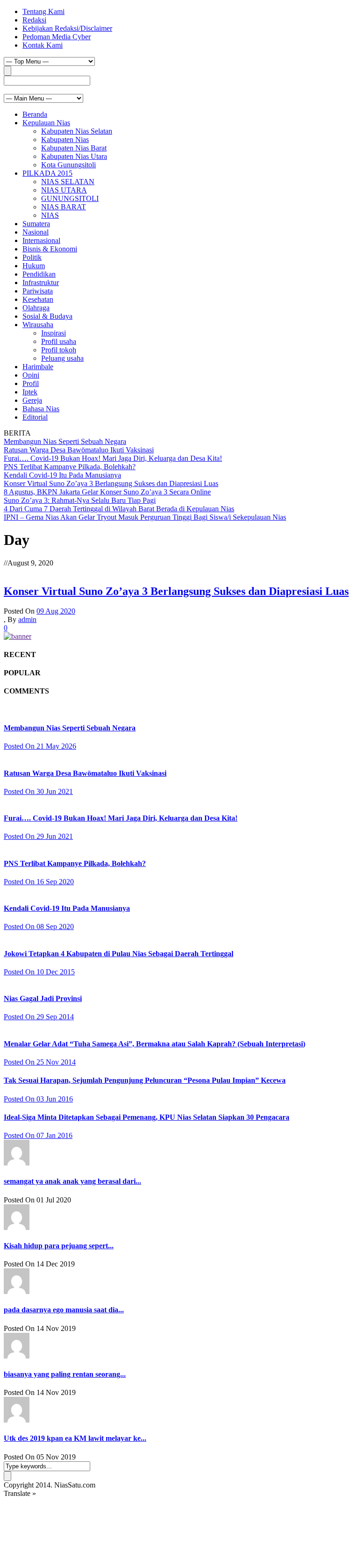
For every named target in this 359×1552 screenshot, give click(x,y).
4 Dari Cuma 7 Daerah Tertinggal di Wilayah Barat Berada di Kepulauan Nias (119, 509)
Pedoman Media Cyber (56, 37)
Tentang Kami (43, 11)
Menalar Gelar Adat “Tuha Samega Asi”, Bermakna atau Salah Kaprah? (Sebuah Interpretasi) (154, 1044)
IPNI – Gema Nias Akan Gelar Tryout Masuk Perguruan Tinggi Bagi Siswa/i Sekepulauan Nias (145, 517)
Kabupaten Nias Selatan (76, 131)
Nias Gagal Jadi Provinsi (43, 998)
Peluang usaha (62, 358)
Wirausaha (37, 325)
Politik (32, 257)
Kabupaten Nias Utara (74, 156)
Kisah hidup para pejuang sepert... (59, 1246)
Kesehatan (37, 299)
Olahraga (36, 308)
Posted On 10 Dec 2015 (39, 972)
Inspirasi (53, 333)
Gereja (32, 400)
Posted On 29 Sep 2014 (39, 1017)
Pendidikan (39, 274)
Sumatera (36, 224)
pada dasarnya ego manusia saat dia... (64, 1310)
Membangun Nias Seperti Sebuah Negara (65, 441)
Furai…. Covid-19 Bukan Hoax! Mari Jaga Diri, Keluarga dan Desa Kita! (113, 458)
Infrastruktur (40, 282)
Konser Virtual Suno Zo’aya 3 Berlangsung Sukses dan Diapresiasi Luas (111, 483)
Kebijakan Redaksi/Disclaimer (67, 28)
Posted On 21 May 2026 (40, 746)
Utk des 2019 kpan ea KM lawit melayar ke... (75, 1438)
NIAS (50, 215)
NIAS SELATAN (67, 182)
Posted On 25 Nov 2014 (40, 1062)
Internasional (41, 240)
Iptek (29, 392)
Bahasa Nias (40, 409)
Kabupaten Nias (65, 139)
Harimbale (37, 367)
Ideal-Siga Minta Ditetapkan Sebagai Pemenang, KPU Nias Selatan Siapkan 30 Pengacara (146, 1117)
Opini (30, 375)
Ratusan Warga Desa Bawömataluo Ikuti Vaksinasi (79, 450)
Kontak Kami (42, 45)
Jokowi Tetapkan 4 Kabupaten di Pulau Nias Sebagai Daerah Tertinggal (118, 954)
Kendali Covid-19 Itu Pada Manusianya (62, 475)
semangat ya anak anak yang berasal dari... (72, 1181)
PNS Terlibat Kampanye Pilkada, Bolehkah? (70, 467)
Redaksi (34, 20)
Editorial (35, 417)
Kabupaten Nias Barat (74, 148)
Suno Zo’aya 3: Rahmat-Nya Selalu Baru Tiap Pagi (80, 500)
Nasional (35, 232)
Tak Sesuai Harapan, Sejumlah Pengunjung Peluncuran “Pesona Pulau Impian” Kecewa (145, 1080)
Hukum (33, 266)
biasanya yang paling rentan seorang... (65, 1374)
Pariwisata (37, 291)
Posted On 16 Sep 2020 (39, 882)
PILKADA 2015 (47, 173)
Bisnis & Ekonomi (49, 249)
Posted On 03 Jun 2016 (38, 1099)
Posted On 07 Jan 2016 (38, 1135)
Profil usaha (58, 341)
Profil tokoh (58, 350)
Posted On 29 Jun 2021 (38, 836)
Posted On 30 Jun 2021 (38, 791)
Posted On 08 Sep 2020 (39, 926)
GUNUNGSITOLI (70, 198)
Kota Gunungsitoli (68, 165)
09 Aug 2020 (55, 611)
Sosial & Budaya (47, 316)
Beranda (34, 114)
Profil (30, 383)
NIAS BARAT (63, 207)
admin (27, 619)
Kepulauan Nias (46, 123)
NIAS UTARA (64, 190)
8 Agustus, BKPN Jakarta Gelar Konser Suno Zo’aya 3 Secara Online (107, 492)
